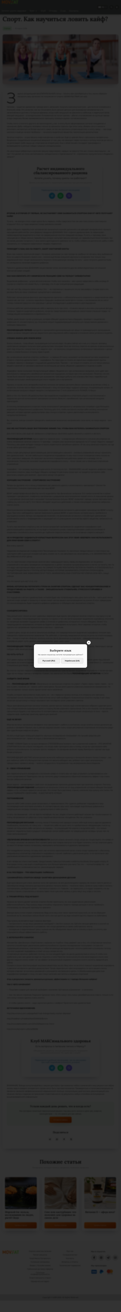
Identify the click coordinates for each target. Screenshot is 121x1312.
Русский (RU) (49, 661)
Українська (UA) (72, 661)
